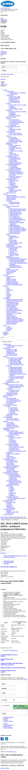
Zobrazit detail (20, 765)
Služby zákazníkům (11, 198)
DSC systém (12, 175)
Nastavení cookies (5, 768)
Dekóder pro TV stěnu (15, 140)
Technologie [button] (6, 298)
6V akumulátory (13, 165)
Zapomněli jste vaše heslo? (7, 74)
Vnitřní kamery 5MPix (15, 360)
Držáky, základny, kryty (15, 145)
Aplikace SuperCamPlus (12, 283)
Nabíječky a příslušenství (15, 168)
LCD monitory (13, 137)
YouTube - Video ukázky (12, 269)
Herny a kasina (13, 240)
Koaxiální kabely (14, 407)
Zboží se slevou (7, 344)
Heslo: (3, 67)
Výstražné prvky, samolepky (16, 150)
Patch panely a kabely (15, 449)
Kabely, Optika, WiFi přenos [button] (13, 126)
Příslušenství (12, 184)
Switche (11, 438)
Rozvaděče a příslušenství (16, 148)
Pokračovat (3, 51)
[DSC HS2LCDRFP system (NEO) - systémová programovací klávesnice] (15, 557)
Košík (2, 18)
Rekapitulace (4, 21)
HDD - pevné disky (11, 117)
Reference (9, 329)
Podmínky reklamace (14, 202)
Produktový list (14, 650)
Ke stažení (6, 563)
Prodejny (6, 723)
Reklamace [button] (9, 200)
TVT (8, 287)
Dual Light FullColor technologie (17, 219)
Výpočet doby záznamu (12, 244)
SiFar (8, 291)
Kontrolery (12, 182)
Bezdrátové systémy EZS (16, 176)
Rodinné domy (13, 236)
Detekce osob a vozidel (15, 211)
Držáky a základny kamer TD (17, 432)
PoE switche (12, 440)
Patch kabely (13, 413)
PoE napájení (13, 125)
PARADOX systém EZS (15, 171)
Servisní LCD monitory (12, 142)
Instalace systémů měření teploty (17, 227)
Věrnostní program (11, 199)
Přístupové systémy (14, 180)
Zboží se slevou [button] (10, 91)
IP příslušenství (13, 146)
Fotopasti (12, 188)
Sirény (11, 491)
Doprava (6, 719)
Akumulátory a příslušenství (10, 467)
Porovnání (3, 54)
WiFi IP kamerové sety (15, 102)
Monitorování (13, 114)
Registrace (3, 79)
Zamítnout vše (12, 765)
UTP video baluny (8, 417)
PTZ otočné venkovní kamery (17, 364)
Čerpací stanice (13, 241)
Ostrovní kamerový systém (16, 109)
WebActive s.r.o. (12, 751)
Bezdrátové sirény (14, 483)
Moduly (11, 494)
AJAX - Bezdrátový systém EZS (17, 498)
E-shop (6, 517)
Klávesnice (12, 488)
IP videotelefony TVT (15, 157)
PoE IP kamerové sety (15, 100)
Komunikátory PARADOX (16, 173)
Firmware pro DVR (11, 279)
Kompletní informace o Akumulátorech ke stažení (16, 266)
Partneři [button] (5, 286)
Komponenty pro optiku (15, 129)
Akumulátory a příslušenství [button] (13, 164)
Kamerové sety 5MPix (15, 98)
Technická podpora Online (13, 206)
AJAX (8, 292)
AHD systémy (13, 249)
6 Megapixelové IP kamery (16, 370)
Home (2, 517)
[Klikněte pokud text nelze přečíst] (20, 707)
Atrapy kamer (13, 153)
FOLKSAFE (10, 290)
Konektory (12, 149)
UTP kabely (12, 411)
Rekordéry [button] (9, 110)
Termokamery (13, 107)
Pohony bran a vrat (11, 192)
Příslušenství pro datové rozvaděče (18, 451)
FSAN (8, 288)
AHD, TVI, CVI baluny (15, 133)
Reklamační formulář (14, 203)
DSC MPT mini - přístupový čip (9, 566)
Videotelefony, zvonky (9, 459)
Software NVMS (11, 276)
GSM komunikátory (14, 177)
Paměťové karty (13, 191)
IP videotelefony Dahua (15, 159)
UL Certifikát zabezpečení (16, 218)
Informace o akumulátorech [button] (13, 257)
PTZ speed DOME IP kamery (17, 378)
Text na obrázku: (6, 705)
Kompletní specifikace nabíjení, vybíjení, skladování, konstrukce (17, 261)
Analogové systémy (14, 255)
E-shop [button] (5, 90)
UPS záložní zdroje (14, 123)
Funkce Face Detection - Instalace (18, 230)
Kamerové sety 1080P (15, 96)
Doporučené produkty (9, 561)
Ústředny (12, 487)
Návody (8, 268)
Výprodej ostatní (13, 94)
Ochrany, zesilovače (14, 154)
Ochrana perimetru (14, 215)
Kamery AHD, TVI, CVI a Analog (18, 104)
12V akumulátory (14, 167)
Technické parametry (8, 562)
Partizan (8, 296)
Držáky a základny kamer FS (16, 433)
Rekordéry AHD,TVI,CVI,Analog (18, 111)
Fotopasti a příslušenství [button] (12, 187)
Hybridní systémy (14, 248)
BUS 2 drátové (13, 160)
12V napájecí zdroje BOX (16, 121)
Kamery (5, 356)
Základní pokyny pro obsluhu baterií (18, 259)
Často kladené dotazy (9, 725)
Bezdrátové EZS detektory (16, 482)
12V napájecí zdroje (14, 119)
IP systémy (12, 252)
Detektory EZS (13, 478)
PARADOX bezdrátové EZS (16, 172)
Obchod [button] (5, 194)
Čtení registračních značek (16, 213)
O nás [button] (5, 325)
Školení (8, 273)
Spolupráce (6, 333)
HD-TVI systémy (14, 250)
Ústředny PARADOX (15, 475)
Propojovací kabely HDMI (16, 141)
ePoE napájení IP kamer (15, 232)
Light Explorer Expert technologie (18, 210)
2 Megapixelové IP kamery (16, 367)
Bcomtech (9, 295)
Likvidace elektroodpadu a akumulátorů (16, 196)
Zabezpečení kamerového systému (18, 209)
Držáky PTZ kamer (14, 434)
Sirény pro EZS (13, 479)
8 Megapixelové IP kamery (16, 371)
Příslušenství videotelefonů (16, 163)
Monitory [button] (9, 136)
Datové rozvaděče (14, 445)
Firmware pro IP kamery (12, 282)
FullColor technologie (15, 221)
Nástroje (9, 277)
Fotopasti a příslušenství (9, 509)
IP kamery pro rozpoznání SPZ (17, 376)
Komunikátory (13, 493)
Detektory (12, 490)
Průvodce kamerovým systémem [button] (14, 246)
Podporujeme (10, 328)
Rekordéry (6, 383)
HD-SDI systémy (14, 253)
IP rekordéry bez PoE (15, 390)
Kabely (11, 127)
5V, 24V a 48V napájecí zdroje (17, 122)
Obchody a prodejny (14, 237)
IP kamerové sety (14, 99)
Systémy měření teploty (15, 226)
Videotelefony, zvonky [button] (12, 156)
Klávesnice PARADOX (15, 476)
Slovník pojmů (10, 272)
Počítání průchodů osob (15, 214)
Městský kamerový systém (16, 242)
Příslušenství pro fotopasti (16, 190)
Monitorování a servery (12, 392)
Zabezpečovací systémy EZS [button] (13, 169)
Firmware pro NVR (11, 280)
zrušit (26, 679)
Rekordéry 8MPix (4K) (15, 387)
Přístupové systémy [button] (11, 179)
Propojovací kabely (14, 410)
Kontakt (5, 332)
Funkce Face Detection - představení (18, 229)
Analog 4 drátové (14, 161)
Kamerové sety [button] (10, 95)
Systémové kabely (14, 409)
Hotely (11, 238)
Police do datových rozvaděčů (17, 447)
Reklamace (6, 718)
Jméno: (3, 66)
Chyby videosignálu (11, 271)
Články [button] (8, 207)
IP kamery (12, 106)
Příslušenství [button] (9, 144)
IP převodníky (13, 441)
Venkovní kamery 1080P (15, 359)
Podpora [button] (6, 204)
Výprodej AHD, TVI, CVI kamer (17, 92)
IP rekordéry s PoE (14, 391)
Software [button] (6, 275)
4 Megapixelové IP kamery (16, 368)
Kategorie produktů (7, 341)
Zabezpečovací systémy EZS (10, 472)
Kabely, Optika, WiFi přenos (10, 405)
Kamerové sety (7, 348)
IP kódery (12, 379)
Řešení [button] (8, 234)
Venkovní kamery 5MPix (15, 361)
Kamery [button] (8, 103)
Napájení (6, 397)
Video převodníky (14, 138)
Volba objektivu (10, 245)
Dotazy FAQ (10, 256)
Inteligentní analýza (14, 225)
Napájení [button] (9, 118)
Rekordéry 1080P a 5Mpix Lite (17, 386)
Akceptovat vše (4, 765)
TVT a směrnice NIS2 (15, 217)
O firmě (8, 326)
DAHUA (9, 294)
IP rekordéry (12, 113)
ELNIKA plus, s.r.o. (5, 8)
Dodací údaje (4, 19)
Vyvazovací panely (14, 448)
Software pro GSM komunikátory (14, 284)
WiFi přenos (12, 130)
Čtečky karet (13, 183)
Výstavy (9, 330)
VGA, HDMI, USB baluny (16, 134)
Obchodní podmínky (11, 195)
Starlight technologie (14, 233)
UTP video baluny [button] (11, 131)
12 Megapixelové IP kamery (16, 372)
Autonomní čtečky (14, 186)
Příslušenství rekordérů (15, 115)
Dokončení (3, 22)
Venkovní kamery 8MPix (15, 363)
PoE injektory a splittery (15, 437)
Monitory (6, 421)
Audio (11, 152)
